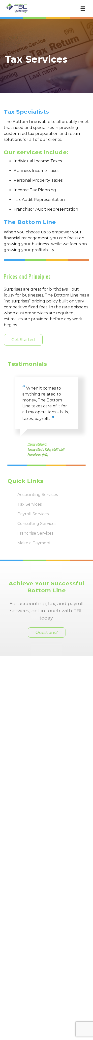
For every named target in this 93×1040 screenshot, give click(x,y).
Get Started (23, 339)
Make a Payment (34, 543)
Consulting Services (36, 523)
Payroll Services (33, 514)
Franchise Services (35, 533)
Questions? (46, 632)
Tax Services (29, 504)
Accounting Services (37, 494)
